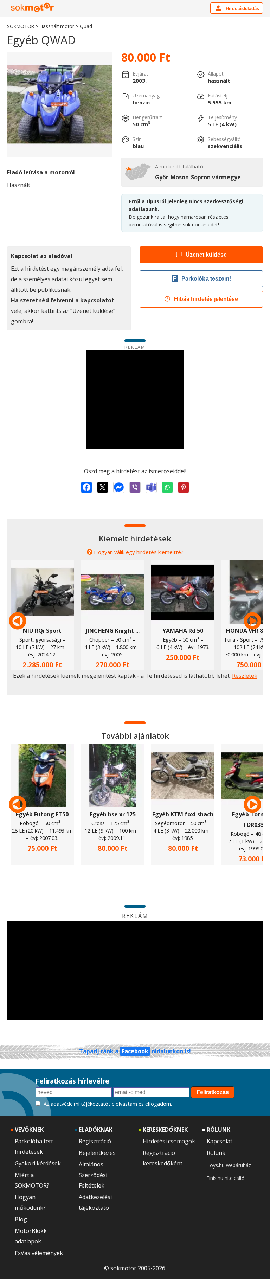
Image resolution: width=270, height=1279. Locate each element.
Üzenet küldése (206, 255)
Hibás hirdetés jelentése (206, 299)
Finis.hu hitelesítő (225, 1178)
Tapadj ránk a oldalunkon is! (135, 1051)
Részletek (244, 676)
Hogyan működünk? (30, 1202)
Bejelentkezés (97, 1153)
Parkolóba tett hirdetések (34, 1146)
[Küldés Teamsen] (151, 487)
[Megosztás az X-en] (102, 487)
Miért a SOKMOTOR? (32, 1180)
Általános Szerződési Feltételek (93, 1175)
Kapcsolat (219, 1141)
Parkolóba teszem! (206, 279)
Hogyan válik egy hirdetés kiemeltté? (139, 551)
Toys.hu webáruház (229, 1165)
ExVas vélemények (39, 1253)
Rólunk (216, 1153)
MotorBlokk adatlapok (31, 1236)
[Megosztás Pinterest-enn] (183, 487)
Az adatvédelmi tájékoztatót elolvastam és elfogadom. (108, 1103)
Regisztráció (95, 1141)
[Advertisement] (135, 399)
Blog (21, 1219)
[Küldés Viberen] (135, 487)
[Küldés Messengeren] (118, 487)
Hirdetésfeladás (241, 8)
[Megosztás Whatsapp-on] (167, 487)
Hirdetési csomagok (169, 1141)
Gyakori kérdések (38, 1163)
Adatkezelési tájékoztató (95, 1202)
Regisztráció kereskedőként (162, 1158)
